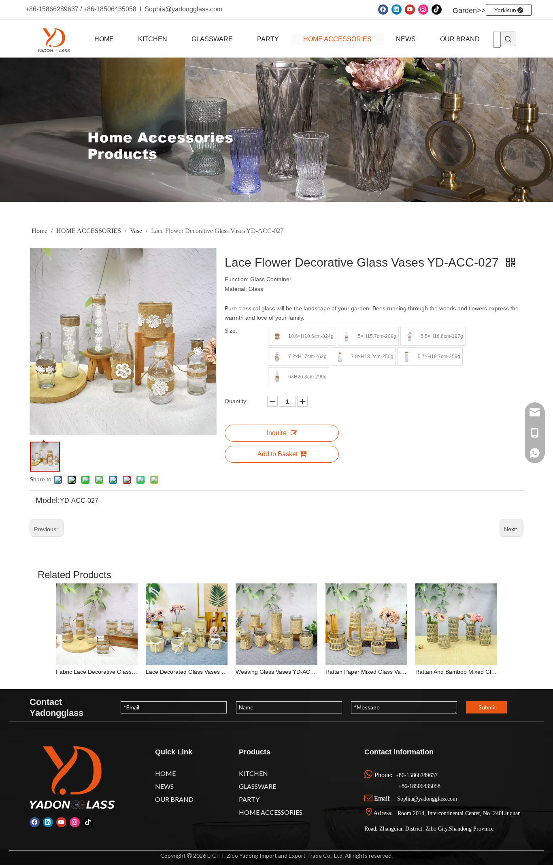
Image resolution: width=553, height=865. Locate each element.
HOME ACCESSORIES (337, 39)
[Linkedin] (396, 9)
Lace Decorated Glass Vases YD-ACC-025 (187, 672)
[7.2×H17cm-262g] (277, 356)
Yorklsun (505, 9)
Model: (48, 501)
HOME (104, 39)
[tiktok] (437, 9)
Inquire (277, 432)
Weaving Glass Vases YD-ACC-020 (276, 672)
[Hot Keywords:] (508, 39)
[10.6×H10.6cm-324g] (277, 336)
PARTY (268, 39)
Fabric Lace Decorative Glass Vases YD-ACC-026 (97, 672)
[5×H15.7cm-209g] (347, 336)
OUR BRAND (460, 39)
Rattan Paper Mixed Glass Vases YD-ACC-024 (366, 672)
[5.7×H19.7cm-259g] (407, 356)
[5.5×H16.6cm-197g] (410, 336)
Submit (487, 707)
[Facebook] (383, 9)
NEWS (406, 39)
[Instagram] (423, 9)
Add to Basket (277, 454)
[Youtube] (410, 9)
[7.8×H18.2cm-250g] (340, 356)
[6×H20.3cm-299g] (277, 377)
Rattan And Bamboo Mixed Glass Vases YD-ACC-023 (456, 672)
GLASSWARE (212, 39)
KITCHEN (152, 39)
